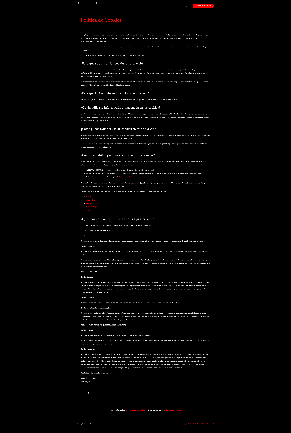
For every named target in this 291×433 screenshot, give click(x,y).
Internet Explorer (92, 203)
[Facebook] (189, 6)
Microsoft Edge (91, 207)
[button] (203, 6)
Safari (88, 210)
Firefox (88, 197)
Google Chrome (91, 200)
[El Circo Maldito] (87, 6)
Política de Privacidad (207, 424)
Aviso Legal (183, 424)
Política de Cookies (125, 177)
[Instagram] (186, 6)
